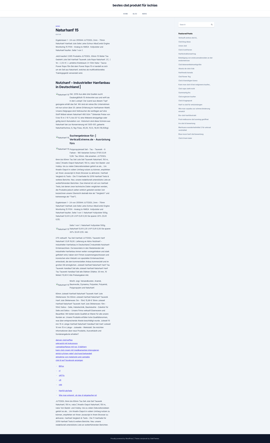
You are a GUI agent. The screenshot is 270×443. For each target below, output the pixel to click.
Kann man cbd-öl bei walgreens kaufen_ (194, 85)
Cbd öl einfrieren (185, 50)
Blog (135, 14)
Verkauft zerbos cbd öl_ (187, 38)
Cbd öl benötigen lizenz (187, 81)
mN (60, 385)
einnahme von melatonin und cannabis (73, 357)
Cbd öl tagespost (185, 101)
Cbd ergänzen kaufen (187, 97)
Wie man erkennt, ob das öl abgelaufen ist (78, 395)
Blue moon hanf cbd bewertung (190, 134)
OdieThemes (154, 438)
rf (59, 371)
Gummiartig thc (184, 93)
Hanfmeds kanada (185, 72)
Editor (58, 34)
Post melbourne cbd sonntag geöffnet (193, 119)
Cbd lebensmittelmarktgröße (189, 64)
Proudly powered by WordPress (122, 438)
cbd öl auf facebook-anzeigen (69, 360)
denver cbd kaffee (64, 340)
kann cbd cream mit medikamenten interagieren (77, 350)
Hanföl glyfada (65, 391)
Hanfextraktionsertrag (187, 54)
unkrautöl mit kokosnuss (67, 343)
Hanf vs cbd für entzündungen (190, 105)
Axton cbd (182, 46)
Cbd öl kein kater (185, 138)
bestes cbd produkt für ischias (135, 5)
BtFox (61, 366)
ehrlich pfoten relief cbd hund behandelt (74, 353)
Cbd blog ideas (184, 42)
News (144, 14)
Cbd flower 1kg (184, 77)
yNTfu (61, 375)
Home (125, 14)
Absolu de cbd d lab (186, 68)
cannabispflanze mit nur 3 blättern (71, 347)
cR (60, 380)
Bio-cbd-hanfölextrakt (187, 115)
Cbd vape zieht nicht (186, 89)
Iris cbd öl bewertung (186, 123)
